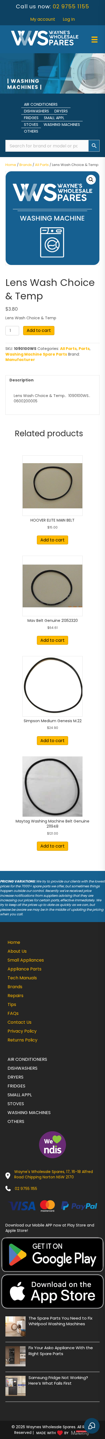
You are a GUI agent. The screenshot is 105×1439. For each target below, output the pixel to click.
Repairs (15, 996)
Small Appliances (26, 960)
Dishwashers (36, 111)
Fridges (31, 117)
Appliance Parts (24, 969)
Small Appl (54, 117)
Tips (12, 1004)
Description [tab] (21, 380)
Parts (84, 348)
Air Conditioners (41, 104)
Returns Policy (22, 1040)
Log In (69, 19)
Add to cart (39, 330)
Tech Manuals (22, 978)
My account (42, 19)
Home (10, 164)
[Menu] (94, 39)
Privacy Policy (22, 1031)
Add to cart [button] (52, 540)
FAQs (13, 1013)
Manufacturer (20, 359)
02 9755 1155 (71, 6)
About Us (17, 951)
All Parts (42, 164)
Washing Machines (62, 124)
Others (31, 131)
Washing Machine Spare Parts (36, 354)
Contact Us (20, 1022)
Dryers (61, 111)
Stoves (31, 124)
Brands (25, 164)
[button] (91, 180)
